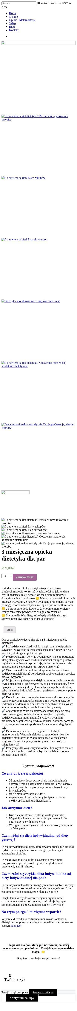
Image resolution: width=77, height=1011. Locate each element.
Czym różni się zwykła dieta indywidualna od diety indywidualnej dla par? (36, 876)
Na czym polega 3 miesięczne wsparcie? (31, 912)
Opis (10, 629)
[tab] (10, 629)
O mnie (13, 16)
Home (12, 13)
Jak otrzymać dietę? (16, 808)
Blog (12, 26)
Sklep (12, 23)
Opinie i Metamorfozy (22, 20)
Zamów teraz (25, 577)
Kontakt (14, 30)
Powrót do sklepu (43, 992)
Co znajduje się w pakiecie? (22, 773)
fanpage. (16, 925)
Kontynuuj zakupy (21, 998)
